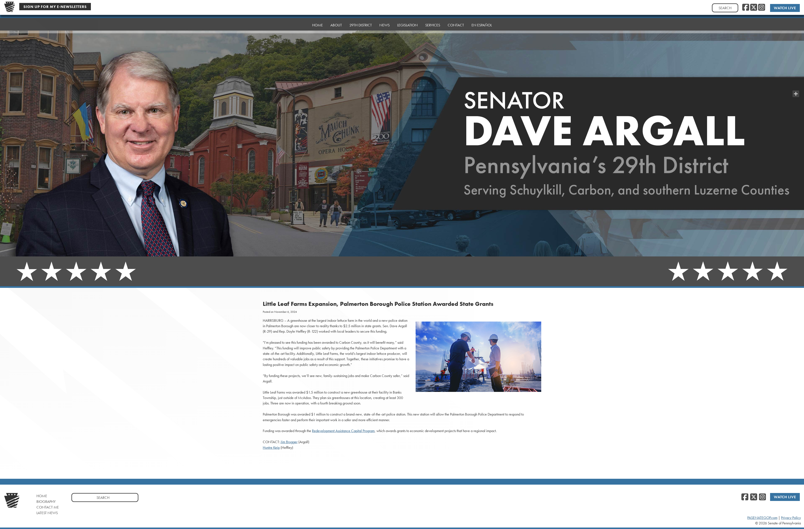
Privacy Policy (791, 517)
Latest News (47, 512)
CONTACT (456, 25)
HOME (317, 25)
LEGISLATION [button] (407, 25)
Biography (46, 501)
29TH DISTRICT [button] (360, 25)
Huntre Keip (271, 447)
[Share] (796, 94)
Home (41, 495)
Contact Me (47, 507)
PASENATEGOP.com (762, 517)
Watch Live (785, 7)
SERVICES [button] (432, 25)
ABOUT (336, 25)
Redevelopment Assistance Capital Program (343, 431)
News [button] (384, 25)
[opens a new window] (796, 85)
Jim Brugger (289, 442)
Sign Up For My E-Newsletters (55, 6)
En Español (482, 25)
